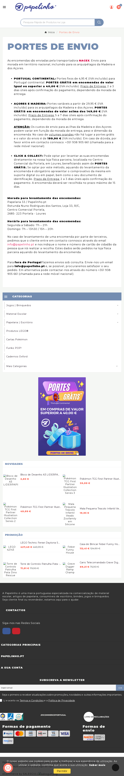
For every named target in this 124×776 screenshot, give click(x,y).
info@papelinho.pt (20, 244)
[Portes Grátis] (62, 416)
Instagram (16, 631)
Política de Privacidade (61, 700)
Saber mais (97, 765)
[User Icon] (111, 7)
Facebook (6, 631)
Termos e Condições (31, 700)
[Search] (99, 22)
